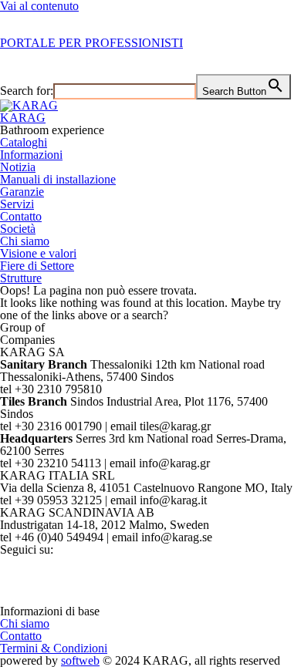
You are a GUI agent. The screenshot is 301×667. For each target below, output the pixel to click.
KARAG (23, 117)
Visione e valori (38, 253)
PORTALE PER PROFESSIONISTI (91, 42)
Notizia (18, 166)
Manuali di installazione (58, 179)
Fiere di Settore (37, 265)
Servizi (17, 204)
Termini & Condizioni (53, 648)
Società (18, 228)
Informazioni (31, 154)
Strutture (21, 278)
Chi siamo (24, 241)
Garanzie (22, 191)
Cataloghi (23, 142)
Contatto (21, 216)
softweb (80, 660)
